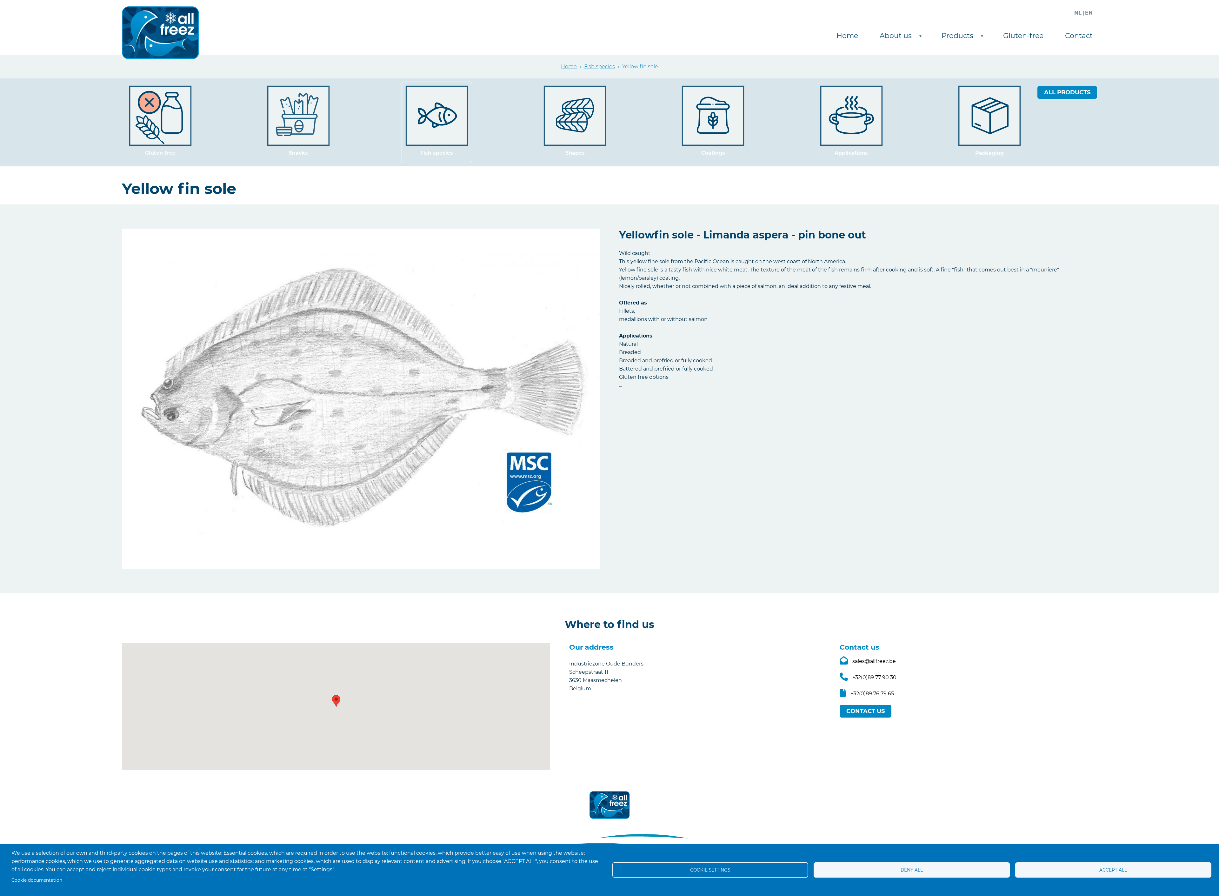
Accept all (1113, 870)
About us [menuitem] (893, 37)
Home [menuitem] (847, 35)
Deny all (912, 870)
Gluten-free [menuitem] (1023, 35)
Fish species (599, 67)
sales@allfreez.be (874, 661)
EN (1089, 13)
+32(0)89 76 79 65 (872, 694)
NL (1078, 13)
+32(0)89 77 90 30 (874, 677)
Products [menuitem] (955, 37)
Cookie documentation (36, 880)
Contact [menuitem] (1079, 35)
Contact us (865, 711)
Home (569, 67)
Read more (160, 122)
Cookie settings (710, 870)
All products (1067, 92)
